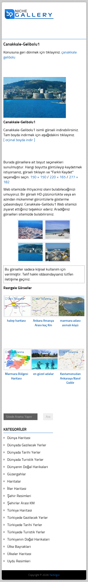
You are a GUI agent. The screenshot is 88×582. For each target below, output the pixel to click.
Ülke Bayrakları (19, 546)
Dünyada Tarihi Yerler (24, 452)
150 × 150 (38, 177)
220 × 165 (58, 177)
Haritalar (14, 481)
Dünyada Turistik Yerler (25, 459)
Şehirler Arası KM (21, 503)
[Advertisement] (46, 31)
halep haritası (16, 321)
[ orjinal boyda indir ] (19, 140)
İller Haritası (16, 488)
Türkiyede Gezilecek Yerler (27, 517)
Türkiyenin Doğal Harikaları (28, 539)
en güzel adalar (43, 374)
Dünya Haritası (18, 438)
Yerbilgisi (54, 575)
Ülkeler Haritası (19, 554)
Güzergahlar (16, 474)
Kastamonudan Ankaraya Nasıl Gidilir (70, 378)
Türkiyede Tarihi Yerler (24, 525)
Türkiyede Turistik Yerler (26, 532)
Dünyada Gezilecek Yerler (26, 445)
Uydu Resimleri (18, 561)
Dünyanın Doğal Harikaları (27, 467)
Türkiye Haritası (19, 510)
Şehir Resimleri (19, 496)
